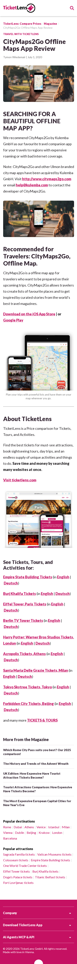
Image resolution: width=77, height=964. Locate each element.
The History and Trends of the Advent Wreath (36, 763)
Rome (7, 827)
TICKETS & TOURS (42, 720)
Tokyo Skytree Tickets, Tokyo (27, 687)
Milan (66, 827)
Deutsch (11, 583)
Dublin (19, 832)
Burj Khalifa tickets (45, 871)
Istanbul (53, 827)
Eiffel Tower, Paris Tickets (24, 604)
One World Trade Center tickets (25, 865)
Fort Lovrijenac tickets (18, 882)
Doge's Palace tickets (17, 877)
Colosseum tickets (15, 860)
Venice (41, 827)
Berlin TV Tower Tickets (23, 620)
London (57, 832)
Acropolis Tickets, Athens (24, 654)
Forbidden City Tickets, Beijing (28, 703)
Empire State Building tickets (50, 860)
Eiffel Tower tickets (16, 871)
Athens (29, 827)
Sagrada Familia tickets (19, 854)
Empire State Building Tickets (27, 577)
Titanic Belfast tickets (50, 877)
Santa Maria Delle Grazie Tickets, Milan (35, 670)
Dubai (18, 827)
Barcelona (10, 838)
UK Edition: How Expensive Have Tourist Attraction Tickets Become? (31, 775)
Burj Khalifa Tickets (19, 593)
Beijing (31, 832)
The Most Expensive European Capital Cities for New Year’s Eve (37, 803)
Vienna (7, 832)
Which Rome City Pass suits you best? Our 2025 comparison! (37, 752)
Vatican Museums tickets (54, 854)
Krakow (44, 832)
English (63, 577)
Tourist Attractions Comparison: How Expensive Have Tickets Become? (37, 789)
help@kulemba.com (32, 185)
